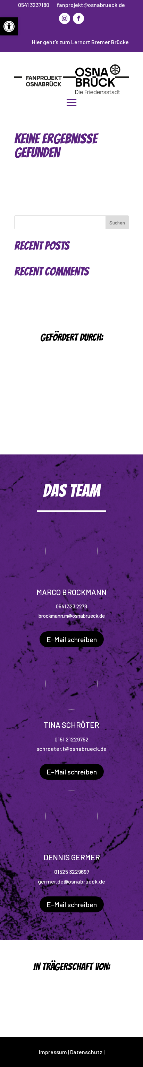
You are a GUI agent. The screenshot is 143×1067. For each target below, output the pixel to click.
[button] (9, 26)
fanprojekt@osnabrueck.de (91, 4)
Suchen (117, 222)
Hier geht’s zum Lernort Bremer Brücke (80, 42)
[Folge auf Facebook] (78, 18)
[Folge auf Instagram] (64, 18)
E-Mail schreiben (72, 639)
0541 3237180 (33, 4)
